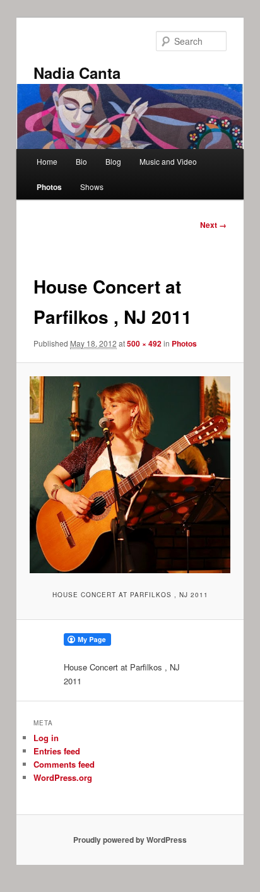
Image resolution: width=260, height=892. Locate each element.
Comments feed (64, 764)
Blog (113, 161)
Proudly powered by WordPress (130, 839)
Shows (91, 186)
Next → (213, 224)
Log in (46, 738)
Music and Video (168, 161)
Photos (49, 187)
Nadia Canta (77, 72)
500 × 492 (144, 343)
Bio (81, 161)
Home (47, 161)
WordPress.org (62, 777)
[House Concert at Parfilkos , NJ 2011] (130, 474)
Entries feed (56, 751)
